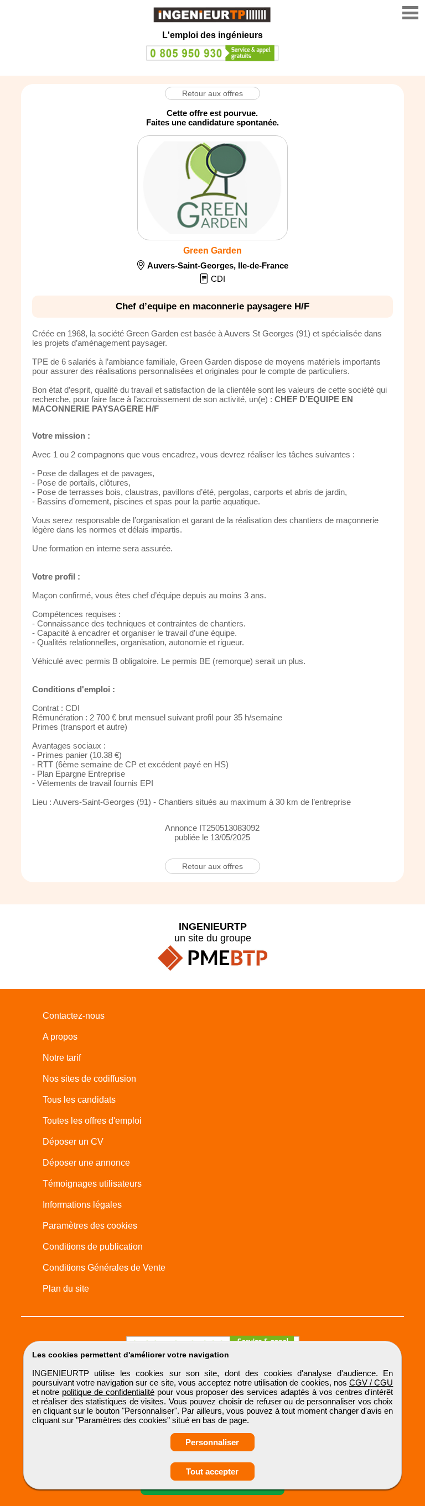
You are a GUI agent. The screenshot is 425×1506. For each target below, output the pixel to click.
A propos (60, 1036)
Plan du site (66, 1288)
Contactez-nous (74, 1015)
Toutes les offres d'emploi (92, 1120)
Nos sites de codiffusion (89, 1078)
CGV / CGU (371, 1382)
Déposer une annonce (86, 1162)
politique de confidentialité (108, 1392)
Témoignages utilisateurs (92, 1183)
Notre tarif (62, 1057)
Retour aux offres (212, 93)
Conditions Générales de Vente (104, 1267)
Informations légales (82, 1204)
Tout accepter (212, 1471)
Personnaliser (212, 1442)
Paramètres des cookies (90, 1225)
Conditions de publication (93, 1246)
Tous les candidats (79, 1099)
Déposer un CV (73, 1141)
